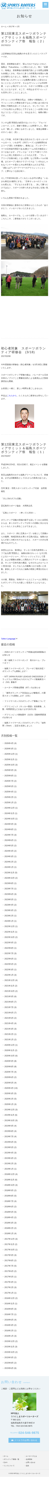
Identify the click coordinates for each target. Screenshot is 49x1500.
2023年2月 (9, 916)
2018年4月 (9, 1217)
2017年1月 (9, 1293)
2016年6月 (9, 1320)
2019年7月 (9, 1136)
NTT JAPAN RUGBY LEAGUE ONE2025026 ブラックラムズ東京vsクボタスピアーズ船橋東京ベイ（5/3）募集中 (24, 679)
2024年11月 (9, 813)
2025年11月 (9, 759)
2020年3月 (9, 1093)
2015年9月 (9, 1357)
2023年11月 (9, 872)
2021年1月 (9, 1039)
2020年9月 (9, 1061)
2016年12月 (9, 1298)
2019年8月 (9, 1131)
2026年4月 (9, 743)
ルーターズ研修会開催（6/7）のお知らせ (22, 687)
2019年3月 (9, 1158)
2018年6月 (9, 1206)
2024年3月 (9, 856)
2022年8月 (9, 948)
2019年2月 (9, 1163)
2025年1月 (9, 802)
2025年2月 (9, 797)
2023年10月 (9, 878)
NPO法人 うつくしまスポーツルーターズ (27, 1473)
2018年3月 (9, 1223)
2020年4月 (9, 1088)
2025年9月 (9, 770)
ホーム (4, 27)
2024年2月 (9, 862)
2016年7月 (9, 1314)
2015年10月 (9, 1352)
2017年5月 (9, 1277)
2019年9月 (9, 1126)
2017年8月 (9, 1260)
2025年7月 (9, 781)
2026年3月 (9, 748)
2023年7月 (9, 888)
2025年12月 (9, 754)
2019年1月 (9, 1169)
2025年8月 (9, 775)
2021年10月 (9, 991)
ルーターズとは (31, 1456)
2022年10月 (9, 937)
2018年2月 (9, 1228)
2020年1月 (9, 1104)
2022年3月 (9, 969)
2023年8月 (9, 883)
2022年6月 (9, 959)
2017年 (12, 27)
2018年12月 (9, 1174)
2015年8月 (9, 1363)
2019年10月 (9, 1120)
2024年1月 (9, 867)
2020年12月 (9, 1045)
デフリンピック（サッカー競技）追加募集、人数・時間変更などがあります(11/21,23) (24, 707)
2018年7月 (9, 1201)
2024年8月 (9, 829)
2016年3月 (9, 1325)
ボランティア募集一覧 (11, 1459)
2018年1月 (9, 1233)
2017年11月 (9, 1244)
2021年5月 (9, 1018)
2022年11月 (9, 932)
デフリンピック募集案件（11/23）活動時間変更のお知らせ (24, 716)
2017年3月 (9, 1282)
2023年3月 (9, 910)
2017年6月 (9, 1271)
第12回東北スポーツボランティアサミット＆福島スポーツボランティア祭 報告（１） (24, 448)
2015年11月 (9, 1346)
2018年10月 (9, 1185)
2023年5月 (9, 899)
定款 (27, 1466)
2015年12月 (9, 1341)
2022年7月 (9, 953)
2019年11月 (9, 1115)
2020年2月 (9, 1099)
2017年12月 (9, 1239)
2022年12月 (9, 926)
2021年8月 (9, 1002)
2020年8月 (9, 1066)
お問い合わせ (30, 1462)
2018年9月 (9, 1190)
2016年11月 (9, 1303)
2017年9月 (9, 1255)
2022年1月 (9, 975)
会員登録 (29, 1459)
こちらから (12, 395)
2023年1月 (9, 921)
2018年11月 (9, 1180)
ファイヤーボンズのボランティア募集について (25, 701)
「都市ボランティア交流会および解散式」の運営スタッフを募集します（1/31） (24, 694)
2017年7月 (9, 1266)
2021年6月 (9, 1012)
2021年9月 (9, 996)
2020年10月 (9, 1056)
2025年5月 (9, 786)
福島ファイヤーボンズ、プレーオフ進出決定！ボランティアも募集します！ (24, 669)
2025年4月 (9, 792)
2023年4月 (9, 905)
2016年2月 (9, 1330)
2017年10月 (9, 1249)
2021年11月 (9, 986)
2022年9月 (9, 942)
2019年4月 (9, 1153)
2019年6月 (9, 1142)
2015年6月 (9, 1368)
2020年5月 (9, 1083)
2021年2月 (9, 1034)
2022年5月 (9, 964)
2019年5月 (9, 1147)
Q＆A (5, 1462)
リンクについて (9, 1466)
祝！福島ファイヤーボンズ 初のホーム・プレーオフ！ (24, 661)
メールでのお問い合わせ (25, 1440)
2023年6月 (9, 894)
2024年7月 (9, 835)
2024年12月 (9, 808)
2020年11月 (9, 1050)
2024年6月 (9, 840)
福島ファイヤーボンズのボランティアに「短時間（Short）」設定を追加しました (24, 724)
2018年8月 (9, 1196)
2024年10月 (9, 819)
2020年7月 (9, 1072)
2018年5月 (9, 1212)
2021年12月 (9, 980)
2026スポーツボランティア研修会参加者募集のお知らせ (24, 653)
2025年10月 (9, 765)
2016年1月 (9, 1336)
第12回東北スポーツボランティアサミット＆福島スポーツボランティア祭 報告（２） (24, 37)
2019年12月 (9, 1109)
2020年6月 (9, 1077)
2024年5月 (9, 845)
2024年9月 (9, 824)
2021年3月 (9, 1029)
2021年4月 (9, 1023)
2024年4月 (9, 851)
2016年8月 (9, 1309)
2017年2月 (9, 1287)
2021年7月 (9, 1007)
